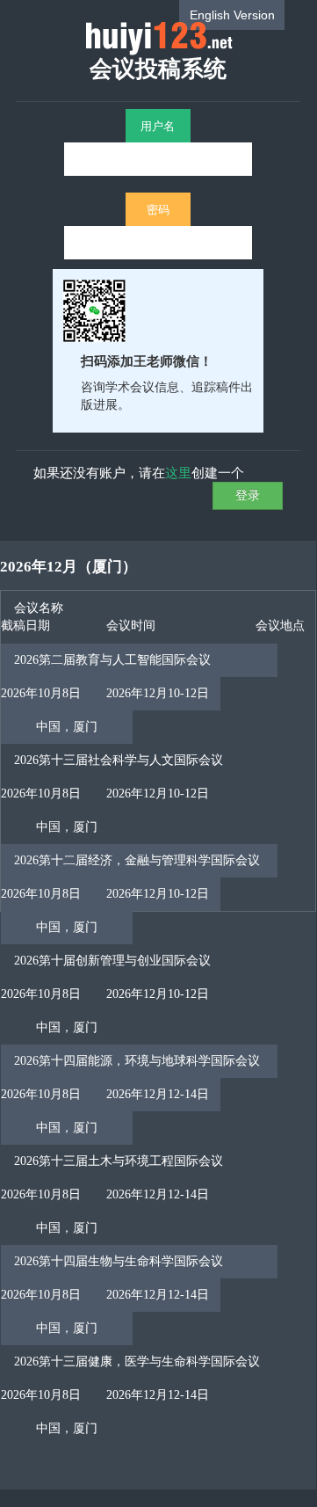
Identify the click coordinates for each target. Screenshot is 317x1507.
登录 (247, 494)
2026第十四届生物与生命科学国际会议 (118, 1261)
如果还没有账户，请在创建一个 (138, 472)
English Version (232, 15)
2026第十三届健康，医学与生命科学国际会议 (137, 1361)
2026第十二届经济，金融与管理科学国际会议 (137, 860)
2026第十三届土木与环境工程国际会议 (118, 1161)
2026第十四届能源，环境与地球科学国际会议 (137, 1060)
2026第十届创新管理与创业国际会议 (112, 960)
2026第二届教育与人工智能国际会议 (112, 659)
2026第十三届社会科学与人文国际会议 (118, 760)
